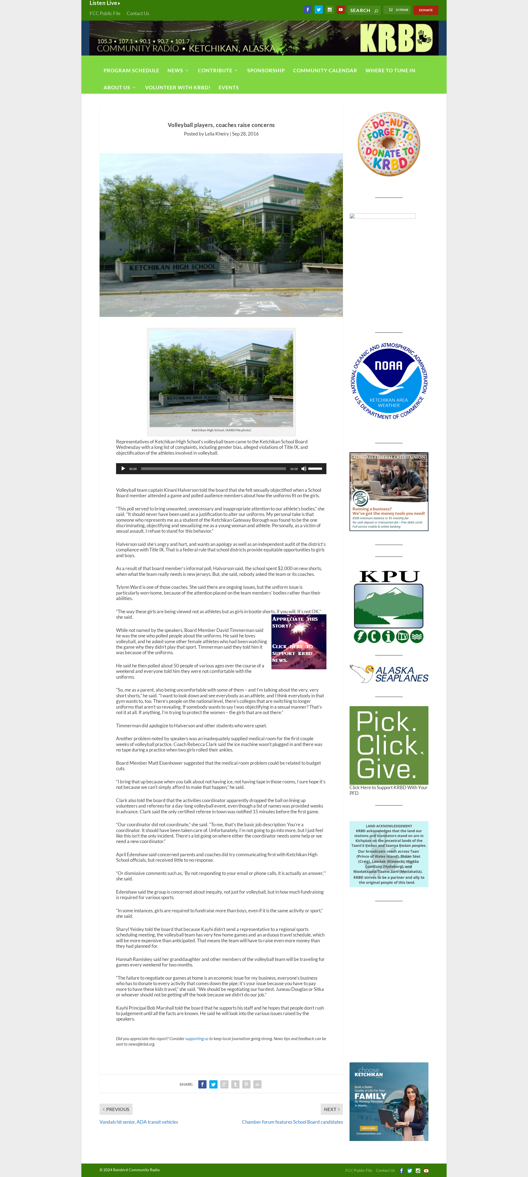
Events (229, 87)
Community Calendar (325, 70)
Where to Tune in (390, 70)
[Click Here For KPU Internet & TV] (389, 606)
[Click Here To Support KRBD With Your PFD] (389, 745)
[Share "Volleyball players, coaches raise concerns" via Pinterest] (246, 1084)
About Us (117, 87)
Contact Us (138, 13)
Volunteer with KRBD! (177, 87)
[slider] (316, 468)
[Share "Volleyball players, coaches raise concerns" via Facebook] (202, 1084)
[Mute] (304, 468)
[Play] (123, 468)
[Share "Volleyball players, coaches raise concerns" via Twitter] (213, 1084)
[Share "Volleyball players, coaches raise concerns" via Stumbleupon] (257, 1084)
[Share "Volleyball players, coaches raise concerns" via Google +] (224, 1084)
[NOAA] (389, 381)
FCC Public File (105, 13)
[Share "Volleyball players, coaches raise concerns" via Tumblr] (235, 1084)
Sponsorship (266, 70)
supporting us (196, 1038)
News (175, 70)
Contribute (215, 70)
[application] (221, 468)
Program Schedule (131, 70)
